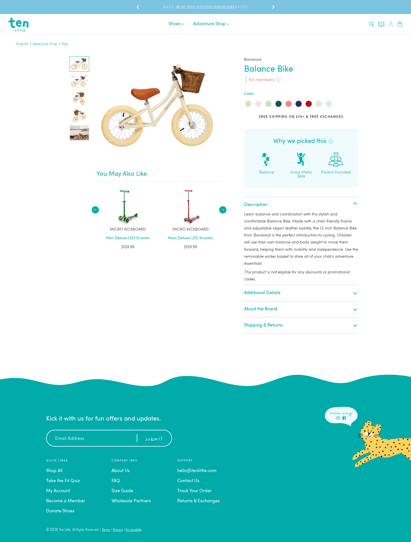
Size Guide (122, 491)
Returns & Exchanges (198, 501)
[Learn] (381, 24)
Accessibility (134, 530)
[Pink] (258, 104)
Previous (95, 209)
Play (65, 44)
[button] (79, 64)
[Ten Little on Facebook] (344, 418)
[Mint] (268, 104)
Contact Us (188, 481)
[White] (319, 104)
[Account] (391, 24)
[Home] (18, 24)
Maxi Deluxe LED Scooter (190, 238)
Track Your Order (194, 491)
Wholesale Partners (131, 501)
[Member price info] (278, 80)
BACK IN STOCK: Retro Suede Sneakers (205, 7)
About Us (121, 471)
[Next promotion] (272, 7)
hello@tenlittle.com (196, 471)
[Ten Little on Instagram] (338, 418)
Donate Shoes (60, 511)
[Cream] (248, 104)
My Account (58, 491)
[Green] (278, 104)
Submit (153, 439)
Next (222, 209)
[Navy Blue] (299, 104)
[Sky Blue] (329, 104)
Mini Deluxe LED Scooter (128, 238)
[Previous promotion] (138, 7)
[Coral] (288, 104)
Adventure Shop (45, 44)
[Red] (309, 104)
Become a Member (65, 501)
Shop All (22, 44)
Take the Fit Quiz (63, 481)
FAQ (116, 481)
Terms (106, 530)
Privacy (118, 530)
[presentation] (372, 24)
